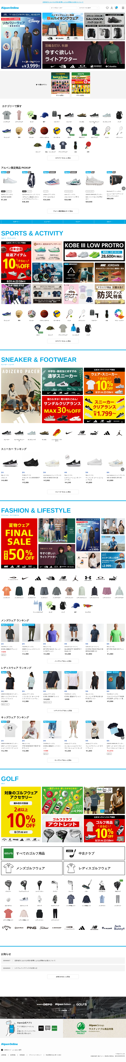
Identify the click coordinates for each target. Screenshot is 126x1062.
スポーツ (15, 221)
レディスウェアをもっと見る (63, 710)
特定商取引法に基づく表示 (53, 1055)
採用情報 (12, 1055)
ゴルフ (109, 221)
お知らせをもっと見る (63, 976)
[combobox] (63, 8)
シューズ (46, 221)
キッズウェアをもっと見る (63, 760)
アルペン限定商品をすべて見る (63, 211)
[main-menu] (123, 8)
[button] (124, 188)
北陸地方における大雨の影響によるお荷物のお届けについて (63, 2)
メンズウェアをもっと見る (63, 661)
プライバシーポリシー (35, 1055)
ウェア (78, 221)
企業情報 (3, 1055)
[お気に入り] (107, 8)
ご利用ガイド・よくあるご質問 (12, 1050)
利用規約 (22, 1055)
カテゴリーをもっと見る (63, 158)
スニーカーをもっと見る (63, 492)
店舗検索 (64, 1010)
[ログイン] (112, 8)
